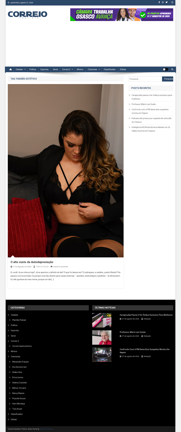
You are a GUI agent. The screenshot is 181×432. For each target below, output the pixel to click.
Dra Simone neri (19, 367)
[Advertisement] (90, 45)
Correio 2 (66, 69)
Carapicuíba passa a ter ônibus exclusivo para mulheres (152, 97)
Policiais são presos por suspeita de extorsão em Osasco (152, 120)
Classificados (110, 69)
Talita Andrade (42, 266)
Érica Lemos (17, 377)
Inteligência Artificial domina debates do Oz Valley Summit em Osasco (151, 129)
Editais (123, 69)
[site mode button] (165, 69)
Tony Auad (17, 409)
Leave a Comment (60, 267)
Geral (55, 69)
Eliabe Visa (17, 372)
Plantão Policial (19, 320)
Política (33, 69)
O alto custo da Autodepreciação (32, 262)
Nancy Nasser (18, 393)
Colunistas (92, 69)
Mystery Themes (46, 429)
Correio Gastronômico (22, 346)
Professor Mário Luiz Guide (144, 104)
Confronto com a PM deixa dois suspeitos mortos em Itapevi (150, 111)
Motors (80, 69)
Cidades (19, 69)
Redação (147, 319)
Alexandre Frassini (20, 362)
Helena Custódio (19, 383)
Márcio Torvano (19, 388)
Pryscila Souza (18, 398)
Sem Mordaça (18, 404)
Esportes (45, 69)
